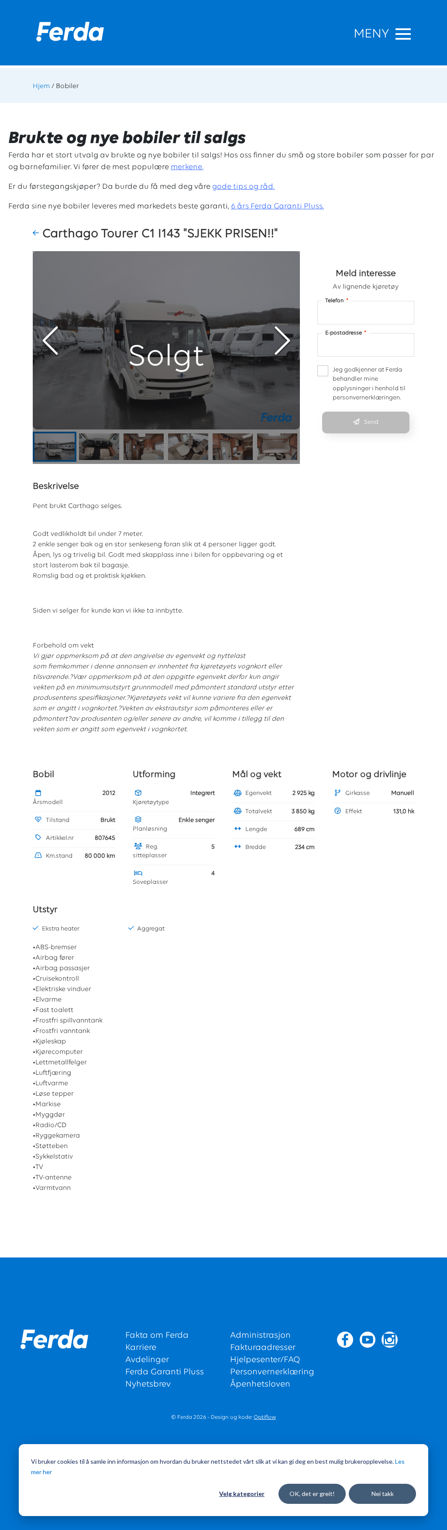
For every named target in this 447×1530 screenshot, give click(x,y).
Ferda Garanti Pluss (164, 1372)
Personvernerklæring (272, 1372)
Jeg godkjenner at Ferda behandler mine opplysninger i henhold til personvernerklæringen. (369, 384)
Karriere (140, 1347)
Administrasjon (260, 1335)
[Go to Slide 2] (99, 447)
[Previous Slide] (50, 340)
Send (371, 422)
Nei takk (382, 1493)
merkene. (187, 167)
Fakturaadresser (263, 1347)
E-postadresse (345, 333)
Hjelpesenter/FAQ (265, 1360)
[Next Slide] (282, 340)
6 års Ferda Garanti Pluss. (277, 207)
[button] (37, 233)
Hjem (41, 86)
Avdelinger (147, 1360)
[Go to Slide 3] (143, 447)
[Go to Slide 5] (232, 447)
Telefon (336, 300)
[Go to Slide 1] (54, 447)
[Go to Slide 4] (188, 447)
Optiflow (265, 1417)
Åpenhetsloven (260, 1384)
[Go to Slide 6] (277, 447)
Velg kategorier (242, 1493)
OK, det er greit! (312, 1493)
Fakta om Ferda (157, 1335)
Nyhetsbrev (148, 1384)
